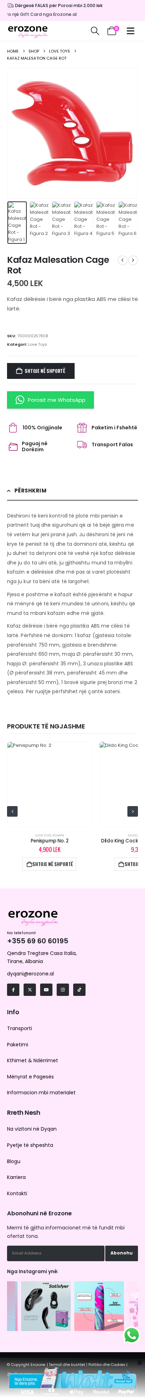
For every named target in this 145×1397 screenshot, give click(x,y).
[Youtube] (46, 990)
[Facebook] (13, 990)
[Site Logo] (28, 31)
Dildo (133, 835)
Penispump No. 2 (50, 840)
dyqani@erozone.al (30, 973)
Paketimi (17, 1044)
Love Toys (37, 344)
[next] (133, 260)
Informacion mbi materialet (41, 1092)
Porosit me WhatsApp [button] (57, 400)
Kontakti (17, 1193)
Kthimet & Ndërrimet (32, 1060)
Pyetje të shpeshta (30, 1145)
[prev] (122, 260)
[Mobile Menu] (132, 30)
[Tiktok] (79, 990)
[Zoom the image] (46, 1285)
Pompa (58, 835)
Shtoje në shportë (45, 370)
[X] (30, 990)
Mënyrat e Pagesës (30, 1076)
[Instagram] (63, 990)
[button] (95, 31)
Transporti (19, 1028)
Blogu (13, 1161)
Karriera (16, 1177)
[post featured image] (49, 784)
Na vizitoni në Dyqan (32, 1128)
